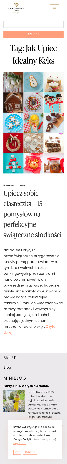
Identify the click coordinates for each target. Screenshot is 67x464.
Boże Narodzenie (14, 185)
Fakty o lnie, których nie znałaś (26, 386)
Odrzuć (30, 452)
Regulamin (19, 443)
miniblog (14, 379)
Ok (17, 452)
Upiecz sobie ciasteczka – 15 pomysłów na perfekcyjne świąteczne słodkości (32, 213)
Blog (7, 367)
